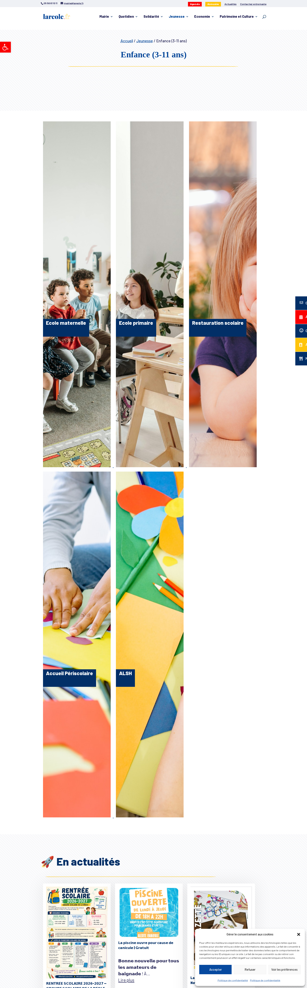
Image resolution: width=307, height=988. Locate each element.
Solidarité (151, 16)
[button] (5, 47)
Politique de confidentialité (233, 980)
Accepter (215, 969)
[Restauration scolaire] (223, 465)
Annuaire (213, 4)
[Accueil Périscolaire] (77, 815)
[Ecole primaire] (150, 465)
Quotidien (126, 16)
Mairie (104, 16)
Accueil (127, 40)
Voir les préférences (284, 969)
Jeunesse (177, 16)
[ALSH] (150, 815)
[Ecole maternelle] (77, 465)
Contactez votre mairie (253, 4)
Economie (202, 16)
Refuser (250, 969)
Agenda (195, 4)
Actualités (231, 4)
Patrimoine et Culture (237, 16)
